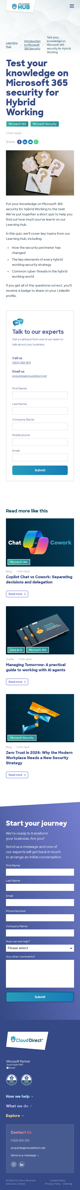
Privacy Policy (53, 1183)
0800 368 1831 (21, 362)
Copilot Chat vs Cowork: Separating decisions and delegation (39, 580)
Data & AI (16, 650)
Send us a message (23, 1155)
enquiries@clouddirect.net (29, 376)
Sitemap (68, 1183)
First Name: (19, 388)
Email (9, 896)
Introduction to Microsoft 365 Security (32, 44)
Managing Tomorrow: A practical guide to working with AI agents (35, 667)
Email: (16, 450)
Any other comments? (20, 956)
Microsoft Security (45, 124)
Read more (15, 594)
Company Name (17, 926)
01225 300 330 (20, 1140)
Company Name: (23, 419)
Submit (40, 470)
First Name (13, 865)
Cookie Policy (57, 1180)
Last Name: (19, 404)
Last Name (13, 880)
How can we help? (18, 941)
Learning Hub (12, 44)
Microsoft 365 (17, 124)
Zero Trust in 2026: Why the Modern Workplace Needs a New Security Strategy (39, 757)
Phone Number (16, 911)
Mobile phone (21, 435)
